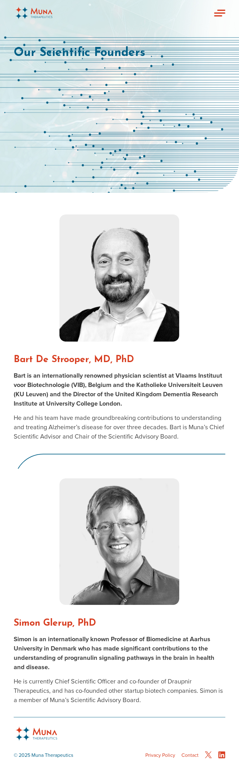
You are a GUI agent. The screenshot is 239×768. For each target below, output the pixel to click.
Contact (190, 755)
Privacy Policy (160, 755)
